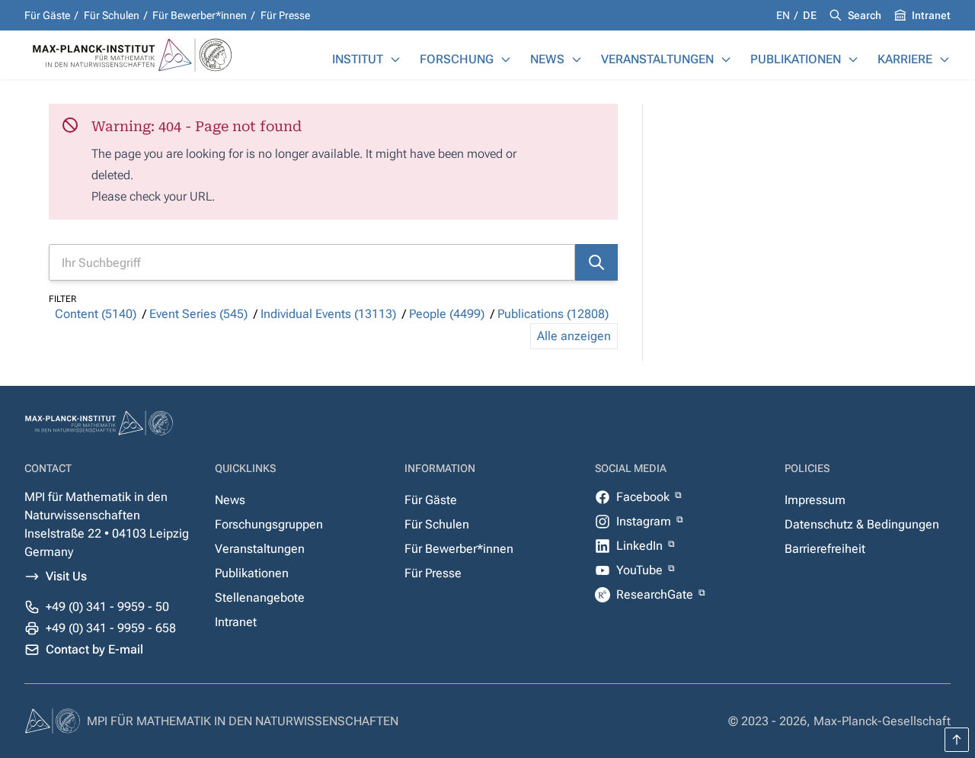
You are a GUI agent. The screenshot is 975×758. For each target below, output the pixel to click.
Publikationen (795, 59)
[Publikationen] (853, 59)
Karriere (905, 59)
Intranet (931, 15)
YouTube (641, 570)
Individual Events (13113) (328, 314)
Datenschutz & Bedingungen (862, 524)
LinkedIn (641, 545)
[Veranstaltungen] (726, 59)
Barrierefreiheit (825, 548)
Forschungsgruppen (269, 524)
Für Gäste (47, 15)
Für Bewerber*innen (199, 15)
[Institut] (395, 59)
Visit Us (66, 576)
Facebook (644, 497)
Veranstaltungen (657, 59)
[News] (577, 59)
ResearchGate (656, 594)
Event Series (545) (198, 314)
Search (864, 15)
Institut (357, 59)
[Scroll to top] (957, 739)
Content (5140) (95, 314)
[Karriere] (944, 59)
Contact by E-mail (94, 649)
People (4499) (446, 314)
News (547, 59)
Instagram (645, 521)
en (784, 15)
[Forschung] (506, 59)
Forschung (457, 59)
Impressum (815, 500)
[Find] (596, 262)
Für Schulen (111, 15)
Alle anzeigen (574, 336)
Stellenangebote (260, 597)
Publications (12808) (553, 314)
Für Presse (285, 15)
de (810, 15)
